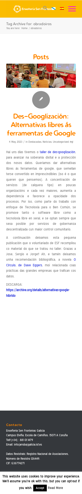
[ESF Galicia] (34, 9)
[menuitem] (43, 9)
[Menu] (70, 9)
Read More (55, 488)
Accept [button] (40, 488)
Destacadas (34, 141)
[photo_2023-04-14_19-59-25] (41, 76)
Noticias (47, 141)
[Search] (43, 9)
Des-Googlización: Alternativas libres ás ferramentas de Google (41, 124)
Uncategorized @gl (63, 141)
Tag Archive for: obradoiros (28, 24)
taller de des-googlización (57, 152)
